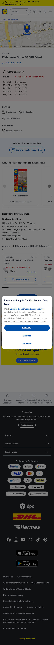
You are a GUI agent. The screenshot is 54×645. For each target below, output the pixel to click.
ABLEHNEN (27, 343)
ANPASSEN (27, 336)
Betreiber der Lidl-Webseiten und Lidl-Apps (27, 309)
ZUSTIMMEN (27, 328)
